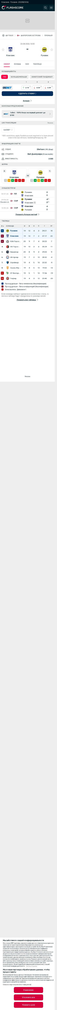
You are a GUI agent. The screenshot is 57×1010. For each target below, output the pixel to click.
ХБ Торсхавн (15, 246)
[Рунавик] (7, 230)
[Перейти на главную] (15, 7)
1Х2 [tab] (4, 77)
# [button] (1, 226)
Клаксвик (10, 55)
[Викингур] (7, 251)
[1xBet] (7, 87)
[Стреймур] (7, 262)
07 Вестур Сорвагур (15, 273)
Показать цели (28, 1005)
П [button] (38, 226)
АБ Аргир (14, 257)
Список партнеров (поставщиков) (17, 985)
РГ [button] (51, 226)
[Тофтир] (7, 278)
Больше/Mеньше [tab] (19, 77)
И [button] (24, 226)
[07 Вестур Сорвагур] (7, 273)
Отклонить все (28, 997)
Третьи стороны (31, 966)
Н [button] (33, 226)
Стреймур (14, 262)
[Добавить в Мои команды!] (3, 49)
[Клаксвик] (7, 236)
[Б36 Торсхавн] (7, 241)
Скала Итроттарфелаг (15, 268)
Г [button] (44, 226)
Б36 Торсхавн (15, 241)
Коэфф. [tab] (17, 64)
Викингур (14, 252)
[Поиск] (45, 7)
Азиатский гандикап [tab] (42, 77)
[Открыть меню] (51, 7)
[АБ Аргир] (7, 257)
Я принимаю (28, 990)
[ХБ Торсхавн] (7, 246)
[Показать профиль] (10, 49)
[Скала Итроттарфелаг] (7, 267)
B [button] (29, 226)
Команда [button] (10, 226)
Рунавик (44, 55)
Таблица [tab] (37, 64)
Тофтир (13, 278)
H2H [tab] (27, 64)
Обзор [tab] (7, 64)
